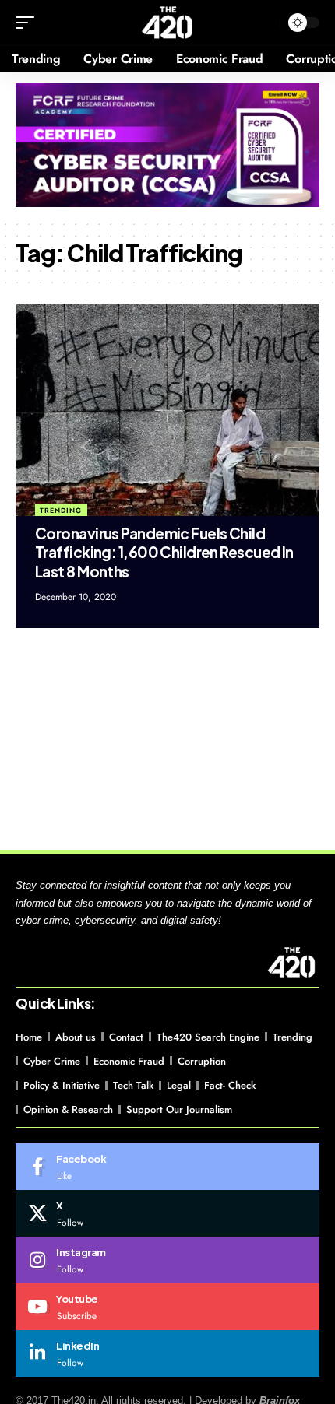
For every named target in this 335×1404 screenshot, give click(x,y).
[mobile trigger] (29, 22)
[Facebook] (167, 1166)
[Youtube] (167, 1306)
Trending (61, 510)
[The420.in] (168, 22)
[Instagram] (167, 1260)
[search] (264, 23)
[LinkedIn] (167, 1353)
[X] (167, 1213)
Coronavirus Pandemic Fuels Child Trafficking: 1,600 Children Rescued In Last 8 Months (164, 552)
